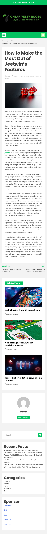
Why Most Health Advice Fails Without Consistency (22, 467)
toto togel (7, 520)
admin (8, 76)
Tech (5, 491)
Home (6, 486)
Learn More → (23, 417)
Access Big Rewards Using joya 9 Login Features (23, 379)
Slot (5, 515)
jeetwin (37, 76)
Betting (27, 76)
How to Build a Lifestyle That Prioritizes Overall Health (23, 465)
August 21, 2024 (18, 76)
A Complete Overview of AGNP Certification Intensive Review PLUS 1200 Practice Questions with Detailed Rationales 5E (23, 455)
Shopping (7, 488)
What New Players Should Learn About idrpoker (21, 450)
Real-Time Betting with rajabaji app (22, 310)
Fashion (7, 481)
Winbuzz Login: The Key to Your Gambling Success (19, 344)
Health (6, 484)
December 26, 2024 (12, 314)
